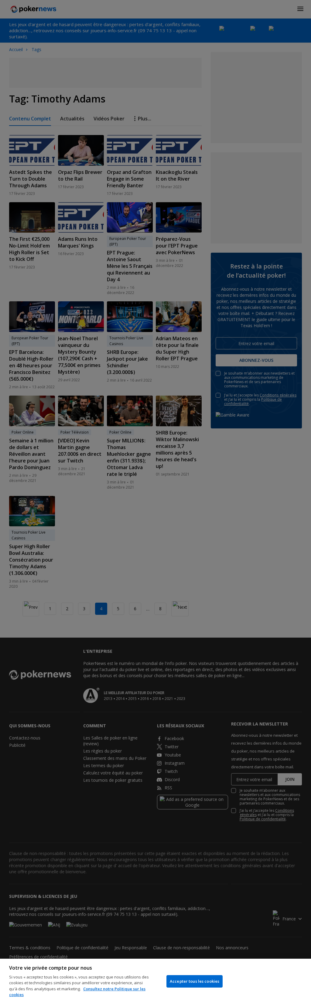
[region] (155, 981)
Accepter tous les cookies (194, 981)
